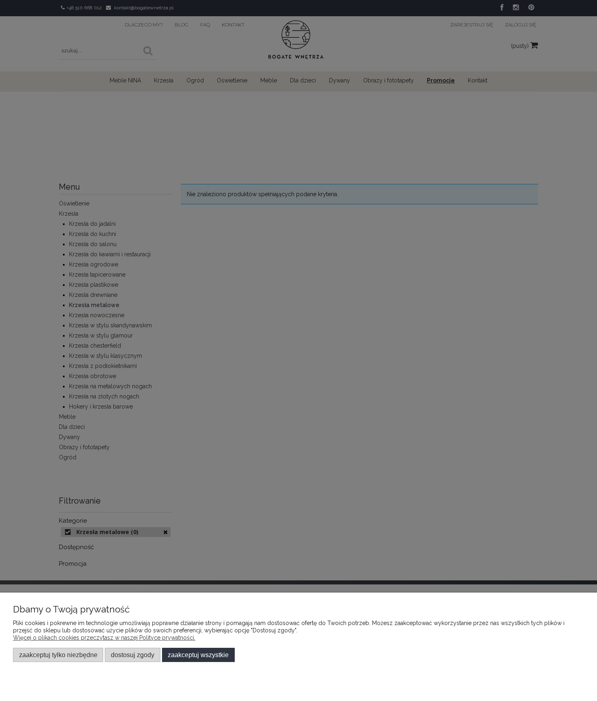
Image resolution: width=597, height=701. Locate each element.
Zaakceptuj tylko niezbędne (58, 654)
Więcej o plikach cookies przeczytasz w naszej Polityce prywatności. (104, 637)
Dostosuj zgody (132, 654)
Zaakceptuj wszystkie (198, 654)
